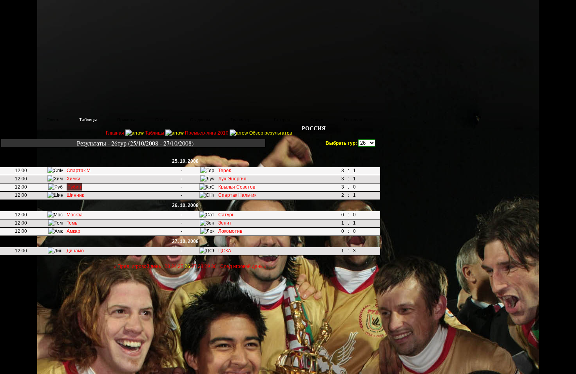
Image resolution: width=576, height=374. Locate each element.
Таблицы (88, 119)
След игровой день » (243, 266)
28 (200, 266)
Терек (224, 170)
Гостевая (353, 119)
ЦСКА (224, 251)
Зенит (225, 223)
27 (194, 266)
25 (180, 266)
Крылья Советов (236, 187)
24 (174, 266)
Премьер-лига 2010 (206, 133)
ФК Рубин (59, 10)
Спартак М (79, 170)
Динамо (75, 251)
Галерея (282, 119)
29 (207, 266)
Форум (317, 119)
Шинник (75, 195)
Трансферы (242, 119)
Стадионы (200, 119)
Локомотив (230, 231)
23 (167, 266)
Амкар (73, 231)
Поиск (53, 119)
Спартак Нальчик (237, 195)
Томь (72, 223)
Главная (18, 119)
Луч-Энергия (232, 179)
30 (214, 266)
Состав (162, 119)
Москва (75, 215)
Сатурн (226, 215)
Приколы (126, 119)
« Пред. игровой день (137, 266)
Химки (73, 179)
